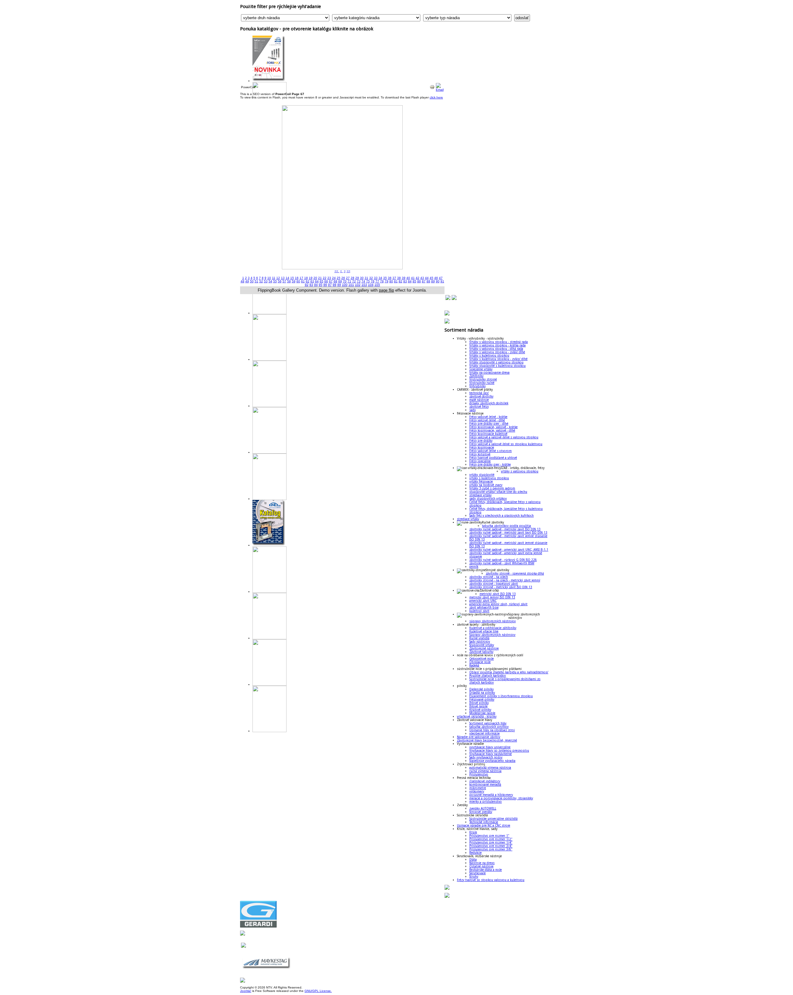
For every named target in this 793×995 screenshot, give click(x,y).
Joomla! (245, 991)
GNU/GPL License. (318, 991)
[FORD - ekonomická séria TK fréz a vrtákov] (269, 81)
